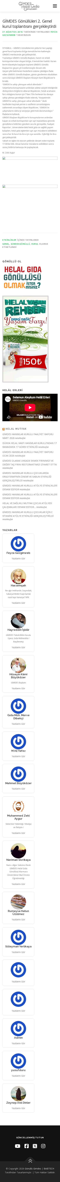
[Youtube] (17, 1146)
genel (5, 244)
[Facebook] (26, 1146)
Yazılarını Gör (18, 558)
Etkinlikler (9, 240)
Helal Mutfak (16, 429)
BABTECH (49, 1168)
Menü (54, 6)
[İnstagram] (43, 1146)
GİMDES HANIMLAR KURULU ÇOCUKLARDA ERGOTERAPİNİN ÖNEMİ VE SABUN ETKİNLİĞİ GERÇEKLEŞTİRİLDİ (26, 476)
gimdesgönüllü (20, 244)
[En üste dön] (30, 1161)
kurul (35, 244)
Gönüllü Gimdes (33, 1168)
